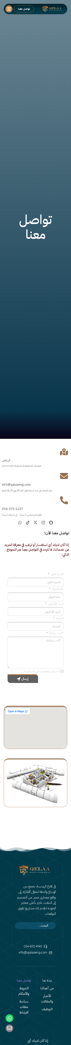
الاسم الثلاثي (56, 574)
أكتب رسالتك (55, 633)
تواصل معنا (24, 9)
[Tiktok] (28, 523)
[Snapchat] (51, 523)
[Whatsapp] (20, 523)
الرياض (6, 460)
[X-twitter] (35, 523)
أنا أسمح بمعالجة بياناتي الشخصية (42, 671)
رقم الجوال (57, 589)
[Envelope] (9, 1028)
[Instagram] (43, 523)
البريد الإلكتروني (55, 604)
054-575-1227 (12, 509)
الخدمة (59, 618)
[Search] (51, 925)
